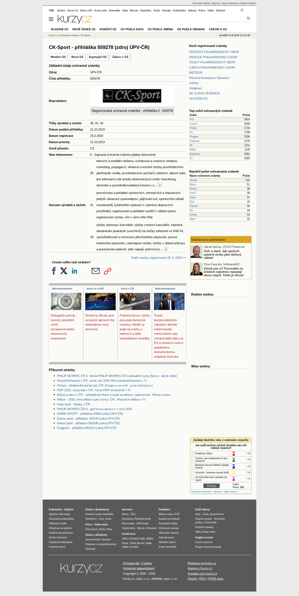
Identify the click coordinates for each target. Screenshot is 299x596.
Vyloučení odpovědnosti (138, 568)
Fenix (193, 192)
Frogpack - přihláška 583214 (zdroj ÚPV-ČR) (87, 428)
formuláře (171, 546)
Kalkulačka (179, 10)
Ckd (192, 201)
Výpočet (68, 509)
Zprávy (61, 10)
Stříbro (150, 538)
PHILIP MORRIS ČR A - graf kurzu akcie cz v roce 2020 (94, 409)
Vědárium (195, 88)
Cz (191, 158)
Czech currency (204, 542)
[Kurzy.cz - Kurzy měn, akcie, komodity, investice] (75, 22)
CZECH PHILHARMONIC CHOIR (212, 67)
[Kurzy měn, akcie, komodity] (82, 570)
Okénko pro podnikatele (208, 239)
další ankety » (231, 491)
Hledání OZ (58, 56)
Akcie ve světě (95, 288)
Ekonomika (128, 523)
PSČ (177, 514)
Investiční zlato (137, 538)
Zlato (125, 10)
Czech (193, 123)
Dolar (108, 518)
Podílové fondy (142, 518)
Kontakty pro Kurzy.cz (202, 573)
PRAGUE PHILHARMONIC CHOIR (213, 57)
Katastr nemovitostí (169, 518)
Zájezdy (215, 3)
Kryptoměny (128, 528)
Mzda (102, 529)
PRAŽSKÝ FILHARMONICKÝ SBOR (214, 52)
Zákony (192, 10)
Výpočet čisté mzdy (59, 514)
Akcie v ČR (127, 288)
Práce (202, 10)
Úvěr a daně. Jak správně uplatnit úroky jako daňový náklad (222, 254)
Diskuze (220, 10)
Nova (193, 184)
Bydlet (243, 3)
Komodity (114, 10)
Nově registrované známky (208, 46)
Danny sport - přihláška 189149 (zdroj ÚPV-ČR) (88, 418)
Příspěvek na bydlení (60, 528)
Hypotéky (145, 10)
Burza (125, 514)
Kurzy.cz (53, 35)
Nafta (149, 543)
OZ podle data (132, 29)
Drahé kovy (128, 533)
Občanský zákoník (169, 532)
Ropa (125, 543)
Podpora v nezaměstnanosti (100, 544)
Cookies (146, 563)
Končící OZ (108, 29)
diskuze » (218, 491)
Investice (127, 509)
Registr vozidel (203, 518)
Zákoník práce (166, 537)
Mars (192, 218)
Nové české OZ (84, 29)
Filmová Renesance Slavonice (209, 78)
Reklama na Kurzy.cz (202, 563)
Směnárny (91, 518)
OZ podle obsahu (191, 29)
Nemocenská (92, 539)
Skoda (193, 180)
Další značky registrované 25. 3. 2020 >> (159, 257)
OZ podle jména (160, 29)
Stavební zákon (167, 542)
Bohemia (195, 153)
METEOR (195, 72)
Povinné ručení (57, 546)
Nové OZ (77, 56)
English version (204, 537)
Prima (193, 188)
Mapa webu (208, 531)
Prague (194, 136)
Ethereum (151, 528)
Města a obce (166, 514)
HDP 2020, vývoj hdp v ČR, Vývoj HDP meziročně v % (93, 390)
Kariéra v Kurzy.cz (200, 568)
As (191, 132)
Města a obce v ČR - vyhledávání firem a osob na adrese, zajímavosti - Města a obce (113, 394)
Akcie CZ (72, 10)
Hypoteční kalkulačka (60, 542)
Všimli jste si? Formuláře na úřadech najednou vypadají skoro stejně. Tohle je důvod (223, 272)
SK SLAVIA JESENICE (204, 93)
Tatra (192, 197)
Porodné (106, 539)
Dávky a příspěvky (96, 534)
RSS (202, 578)
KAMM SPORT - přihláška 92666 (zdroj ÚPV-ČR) (90, 413)
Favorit (194, 205)
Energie (166, 10)
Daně (162, 546)
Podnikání (164, 509)
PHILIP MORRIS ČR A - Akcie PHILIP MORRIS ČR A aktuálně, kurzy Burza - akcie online (117, 376)
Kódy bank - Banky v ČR (73, 404)
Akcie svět (86, 10)
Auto (197, 514)
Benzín (141, 543)
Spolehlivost (216, 514)
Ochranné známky (69, 35)
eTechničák (210, 522)
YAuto (224, 3)
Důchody (90, 548)
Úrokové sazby (93, 514)
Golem (193, 214)
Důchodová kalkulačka (61, 518)
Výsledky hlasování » (202, 491)
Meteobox (234, 3)
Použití (192, 578)
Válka (210, 10)
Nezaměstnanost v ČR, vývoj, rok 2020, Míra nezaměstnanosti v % (102, 380)
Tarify (156, 10)
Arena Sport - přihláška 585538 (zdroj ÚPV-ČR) (88, 423)
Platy (109, 529)
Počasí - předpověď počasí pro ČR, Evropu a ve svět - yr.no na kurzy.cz (105, 385)
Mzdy (145, 523)
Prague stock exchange (208, 546)
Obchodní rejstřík (201, 3)
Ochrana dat (131, 563)
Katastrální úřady (168, 523)
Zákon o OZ (120, 56)
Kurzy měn (100, 10)
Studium (252, 3)
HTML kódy (216, 578)
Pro (192, 119)
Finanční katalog (204, 527)
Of (191, 145)
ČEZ (133, 514)
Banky (89, 509)
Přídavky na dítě (58, 523)
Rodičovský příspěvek (61, 532)
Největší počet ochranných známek (214, 171)
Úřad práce (91, 529)
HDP (138, 523)
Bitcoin (134, 10)
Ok (191, 210)
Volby (198, 531)
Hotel (193, 149)
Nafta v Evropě (130, 546)
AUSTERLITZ (198, 98)
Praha (193, 128)
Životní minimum (58, 537)
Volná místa (101, 524)
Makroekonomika (62, 288)
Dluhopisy (127, 518)
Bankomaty (102, 509)
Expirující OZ (98, 56)
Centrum (195, 141)
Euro (101, 518)
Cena (205, 514)
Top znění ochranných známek (210, 110)
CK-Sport (85, 35)
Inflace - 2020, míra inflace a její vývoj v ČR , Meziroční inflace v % (101, 399)
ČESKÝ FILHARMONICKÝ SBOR (212, 62)
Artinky (194, 83)
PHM (133, 543)
